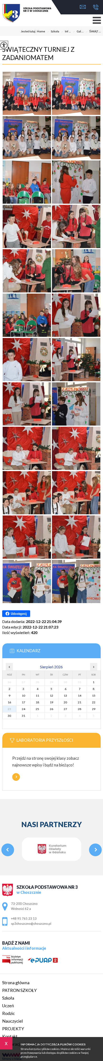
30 (9, 715)
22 (93, 702)
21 (79, 702)
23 (9, 709)
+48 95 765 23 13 (94, 7)
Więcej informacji (16, 777)
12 (51, 695)
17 (23, 702)
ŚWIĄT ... (93, 31)
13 (65, 695)
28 (79, 709)
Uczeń (8, 1005)
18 (37, 702)
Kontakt (9, 1036)
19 (51, 702)
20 (65, 702)
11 (37, 695)
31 (23, 715)
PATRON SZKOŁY (19, 990)
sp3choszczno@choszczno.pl (84, 7)
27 (65, 709)
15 (93, 695)
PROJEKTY (13, 1028)
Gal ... (78, 31)
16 (9, 702)
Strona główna (15, 982)
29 (93, 709)
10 (23, 695)
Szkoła (53, 31)
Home (41, 31)
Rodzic (8, 1013)
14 (79, 695)
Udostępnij (19, 614)
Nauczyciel (12, 1021)
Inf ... (66, 31)
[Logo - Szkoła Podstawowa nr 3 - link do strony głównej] (19, 14)
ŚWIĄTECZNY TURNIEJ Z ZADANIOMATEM (38, 53)
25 (37, 709)
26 (51, 709)
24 (23, 709)
